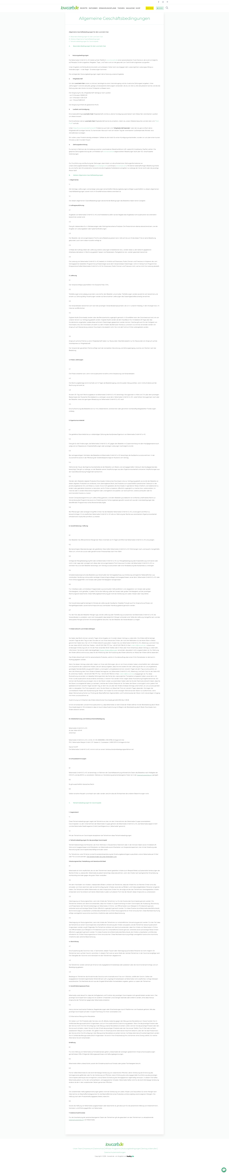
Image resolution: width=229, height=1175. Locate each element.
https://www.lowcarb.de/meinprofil (84, 128)
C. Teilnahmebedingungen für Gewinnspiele (83, 41)
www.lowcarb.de (112, 60)
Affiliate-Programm (113, 1149)
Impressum (88, 1149)
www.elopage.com (101, 166)
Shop (138, 8)
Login (160, 8)
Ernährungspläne (107, 8)
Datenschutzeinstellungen (115, 1152)
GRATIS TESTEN (149, 8)
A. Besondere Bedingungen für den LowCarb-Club (86, 36)
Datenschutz (99, 1149)
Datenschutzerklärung (144, 775)
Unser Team (78, 1149)
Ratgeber (93, 8)
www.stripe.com (121, 166)
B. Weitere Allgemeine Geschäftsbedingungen (84, 39)
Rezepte (83, 8)
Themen (121, 8)
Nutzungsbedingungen (131, 1149)
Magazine (130, 8)
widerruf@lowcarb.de (138, 645)
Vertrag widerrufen (149, 1149)
